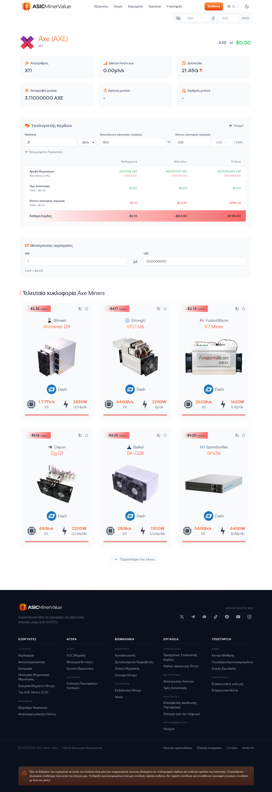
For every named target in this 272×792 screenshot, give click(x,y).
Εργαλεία (155, 6)
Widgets (169, 729)
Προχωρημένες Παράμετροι (45, 151)
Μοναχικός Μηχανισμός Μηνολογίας (34, 677)
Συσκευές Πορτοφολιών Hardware (82, 686)
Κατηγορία (25, 668)
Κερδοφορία (26, 655)
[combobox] (233, 6)
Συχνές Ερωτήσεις (224, 668)
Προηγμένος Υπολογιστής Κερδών (180, 657)
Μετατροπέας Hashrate (178, 681)
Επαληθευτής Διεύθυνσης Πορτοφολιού (180, 705)
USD (146, 253)
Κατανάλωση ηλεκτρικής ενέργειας (121, 134)
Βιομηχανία (135, 6)
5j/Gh (159, 407)
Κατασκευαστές (125, 655)
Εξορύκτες (101, 6)
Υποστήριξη (174, 6)
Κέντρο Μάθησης (223, 655)
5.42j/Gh (237, 407)
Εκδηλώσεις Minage (128, 690)
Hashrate (30, 134)
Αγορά (118, 6)
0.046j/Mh (79, 534)
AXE (27, 253)
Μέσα (118, 697)
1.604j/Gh (80, 407)
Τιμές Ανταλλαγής (175, 688)
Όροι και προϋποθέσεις (177, 747)
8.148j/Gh (237, 534)
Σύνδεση (214, 6)
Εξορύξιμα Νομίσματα (32, 708)
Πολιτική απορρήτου (209, 747)
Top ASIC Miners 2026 (33, 692)
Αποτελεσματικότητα (31, 662)
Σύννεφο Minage (126, 675)
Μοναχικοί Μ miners (80, 662)
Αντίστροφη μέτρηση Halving (37, 714)
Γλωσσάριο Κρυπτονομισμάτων (232, 662)
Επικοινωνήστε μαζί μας (227, 684)
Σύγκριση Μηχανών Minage (36, 686)
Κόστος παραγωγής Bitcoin (181, 666)
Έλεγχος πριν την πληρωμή (181, 714)
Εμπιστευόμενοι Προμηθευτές (134, 662)
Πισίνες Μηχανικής (127, 668)
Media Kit (248, 747)
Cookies (232, 747)
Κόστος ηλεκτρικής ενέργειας (193, 134)
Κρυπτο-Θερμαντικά (80, 668)
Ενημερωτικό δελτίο (225, 690)
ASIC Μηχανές (76, 655)
